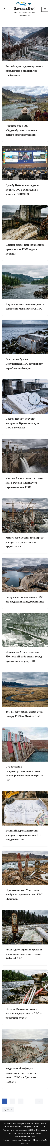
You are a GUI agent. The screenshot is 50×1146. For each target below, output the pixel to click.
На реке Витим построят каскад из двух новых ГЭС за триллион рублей (24, 1013)
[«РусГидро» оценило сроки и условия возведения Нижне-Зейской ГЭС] (25, 927)
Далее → (8, 1109)
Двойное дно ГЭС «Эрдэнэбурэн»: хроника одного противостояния (21, 130)
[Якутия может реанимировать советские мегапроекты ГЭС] (25, 282)
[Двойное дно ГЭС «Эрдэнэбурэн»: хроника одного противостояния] (25, 103)
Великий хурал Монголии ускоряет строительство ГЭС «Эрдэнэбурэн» (24, 834)
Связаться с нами (13, 1126)
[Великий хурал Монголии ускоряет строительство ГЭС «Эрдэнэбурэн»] (25, 808)
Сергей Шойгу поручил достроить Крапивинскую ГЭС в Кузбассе (22, 423)
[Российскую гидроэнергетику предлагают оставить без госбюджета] (25, 44)
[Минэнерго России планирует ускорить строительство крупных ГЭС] (25, 515)
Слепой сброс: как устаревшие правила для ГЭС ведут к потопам (25, 249)
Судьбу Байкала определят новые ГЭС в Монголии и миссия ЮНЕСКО (22, 189)
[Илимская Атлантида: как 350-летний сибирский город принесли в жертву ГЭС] (25, 630)
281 (39, 1101)
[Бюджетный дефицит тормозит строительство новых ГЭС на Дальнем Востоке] (25, 1046)
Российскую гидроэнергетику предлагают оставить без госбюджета (24, 70)
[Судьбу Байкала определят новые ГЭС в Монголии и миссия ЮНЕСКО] (25, 163)
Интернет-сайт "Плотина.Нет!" (31, 1123)
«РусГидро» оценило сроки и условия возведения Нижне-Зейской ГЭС (24, 953)
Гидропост (27, 1140)
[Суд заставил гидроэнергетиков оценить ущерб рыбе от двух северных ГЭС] (25, 744)
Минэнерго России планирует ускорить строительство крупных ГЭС (24, 541)
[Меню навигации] (44, 9)
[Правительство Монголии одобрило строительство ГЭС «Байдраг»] (25, 868)
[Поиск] (4, 9)
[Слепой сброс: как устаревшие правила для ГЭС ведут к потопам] (25, 222)
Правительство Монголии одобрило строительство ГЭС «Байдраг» (24, 894)
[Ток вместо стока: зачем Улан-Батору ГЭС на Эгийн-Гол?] (25, 689)
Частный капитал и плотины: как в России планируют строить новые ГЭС (25, 482)
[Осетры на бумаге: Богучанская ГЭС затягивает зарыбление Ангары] (25, 337)
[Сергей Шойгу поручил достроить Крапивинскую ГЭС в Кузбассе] (25, 396)
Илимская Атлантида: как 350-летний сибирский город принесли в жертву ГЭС (24, 656)
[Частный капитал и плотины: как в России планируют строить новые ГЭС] (25, 456)
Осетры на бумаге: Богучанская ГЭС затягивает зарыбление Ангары (24, 363)
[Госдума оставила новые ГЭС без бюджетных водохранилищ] (25, 575)
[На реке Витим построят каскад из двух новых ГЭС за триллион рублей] (25, 987)
